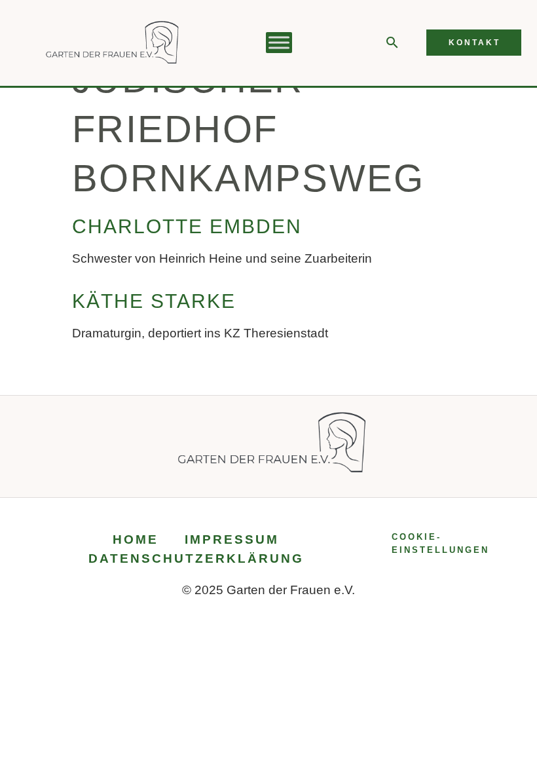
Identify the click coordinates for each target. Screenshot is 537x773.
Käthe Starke (154, 301)
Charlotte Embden (187, 226)
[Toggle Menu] (278, 43)
